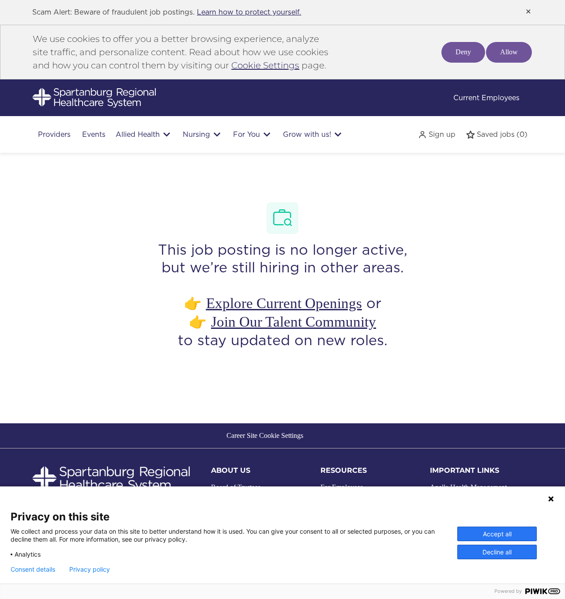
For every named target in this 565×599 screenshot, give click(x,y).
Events (93, 134)
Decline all (497, 552)
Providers (54, 134)
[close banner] (528, 11)
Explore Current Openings (284, 303)
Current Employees (486, 98)
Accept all (497, 534)
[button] (437, 134)
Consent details (33, 569)
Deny (463, 52)
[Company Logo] (94, 97)
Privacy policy (89, 569)
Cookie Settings (265, 65)
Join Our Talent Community (293, 322)
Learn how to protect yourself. (249, 12)
